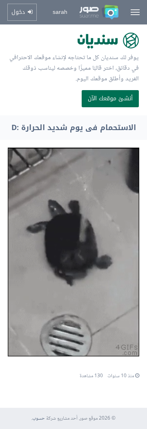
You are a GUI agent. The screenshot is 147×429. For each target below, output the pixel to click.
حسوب (38, 418)
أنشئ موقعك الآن (110, 98)
